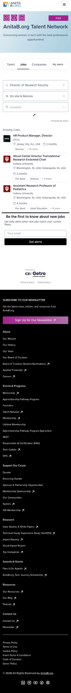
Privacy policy (27, 282)
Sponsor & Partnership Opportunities (23, 485)
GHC (5, 455)
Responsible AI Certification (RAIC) (21, 443)
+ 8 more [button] (55, 208)
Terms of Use (10, 646)
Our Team (8, 351)
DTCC (16, 139)
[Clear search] (64, 85)
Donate (7, 472)
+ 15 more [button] (32, 149)
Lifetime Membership (14, 424)
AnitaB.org (46, 673)
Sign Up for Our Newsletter (33, 320)
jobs (23, 64)
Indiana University (23, 163)
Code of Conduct (12, 659)
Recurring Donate (12, 478)
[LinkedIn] (22, 18)
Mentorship (9, 393)
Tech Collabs (10, 449)
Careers (7, 376)
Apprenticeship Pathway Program (21, 399)
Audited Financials (13, 370)
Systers (7, 504)
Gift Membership (12, 510)
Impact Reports (11, 539)
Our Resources (11, 591)
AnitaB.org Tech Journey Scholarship (23, 575)
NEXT (6, 437)
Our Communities (12, 497)
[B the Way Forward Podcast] (48, 683)
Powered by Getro (59, 120)
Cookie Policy (10, 651)
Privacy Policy (10, 642)
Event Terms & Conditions (17, 655)
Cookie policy (43, 282)
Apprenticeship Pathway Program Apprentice (27, 431)
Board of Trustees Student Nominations (24, 364)
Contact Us (9, 621)
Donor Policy (10, 663)
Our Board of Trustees (15, 357)
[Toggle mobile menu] (64, 4)
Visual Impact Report (14, 545)
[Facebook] (14, 18)
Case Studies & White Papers (18, 526)
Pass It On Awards (13, 568)
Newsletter (9, 627)
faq (58, 18)
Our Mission (9, 338)
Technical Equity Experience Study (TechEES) (27, 533)
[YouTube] (35, 683)
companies (39, 64)
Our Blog (8, 598)
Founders (8, 405)
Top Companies (11, 552)
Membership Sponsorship (17, 491)
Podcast (7, 604)
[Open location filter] (64, 107)
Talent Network (11, 412)
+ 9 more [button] (47, 178)
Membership (9, 418)
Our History (9, 345)
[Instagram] (6, 18)
